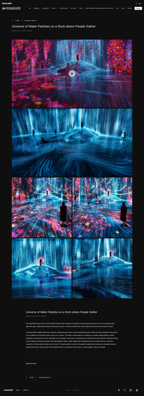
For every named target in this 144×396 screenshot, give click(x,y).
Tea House (73, 8)
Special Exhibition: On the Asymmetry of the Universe (99, 8)
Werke (53, 8)
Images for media (31, 363)
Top (30, 8)
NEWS (18, 390)
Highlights (36, 8)
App (117, 8)
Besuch (130, 8)
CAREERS (26, 390)
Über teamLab (63, 8)
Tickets (138, 8)
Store (80, 8)
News (123, 8)
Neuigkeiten (45, 8)
